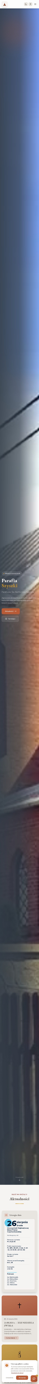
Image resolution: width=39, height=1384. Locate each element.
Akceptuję (22, 1377)
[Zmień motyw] (26, 4)
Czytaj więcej (10, 1338)
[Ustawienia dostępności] (30, 4)
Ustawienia (9, 1377)
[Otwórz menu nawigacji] (35, 4)
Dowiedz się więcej (17, 1373)
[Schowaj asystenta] (31, 1376)
